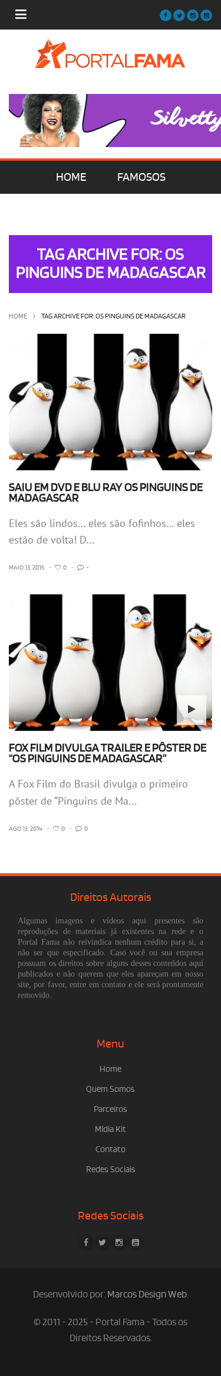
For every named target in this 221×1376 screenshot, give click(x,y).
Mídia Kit (110, 1129)
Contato (110, 1149)
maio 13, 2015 (26, 567)
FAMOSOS (141, 177)
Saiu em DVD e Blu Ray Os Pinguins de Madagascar (106, 492)
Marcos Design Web (147, 1294)
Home (18, 316)
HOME (71, 177)
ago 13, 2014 (25, 828)
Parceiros (110, 1109)
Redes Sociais (111, 1169)
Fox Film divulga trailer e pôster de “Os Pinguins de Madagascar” (107, 753)
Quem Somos (110, 1089)
